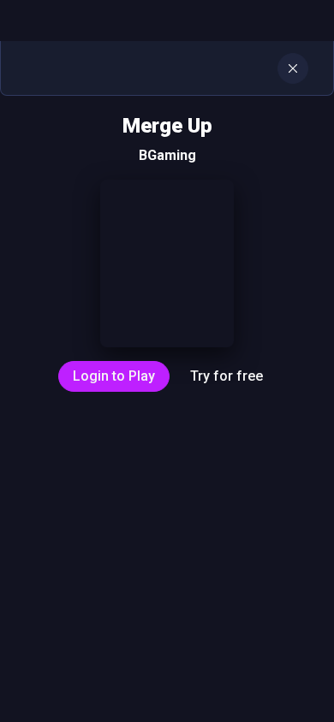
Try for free (226, 376)
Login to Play (114, 376)
